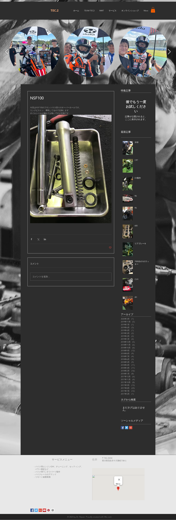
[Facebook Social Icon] (32, 510)
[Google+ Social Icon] (40, 510)
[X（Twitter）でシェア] (38, 239)
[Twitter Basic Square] (126, 427)
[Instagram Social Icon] (52, 510)
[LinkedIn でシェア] (45, 239)
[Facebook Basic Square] (122, 427)
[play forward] (169, 52)
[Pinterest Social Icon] (48, 510)
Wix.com (108, 517)
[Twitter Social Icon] (36, 510)
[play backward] (7, 52)
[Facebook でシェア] (31, 239)
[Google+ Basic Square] (130, 427)
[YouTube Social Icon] (44, 510)
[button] (153, 10)
